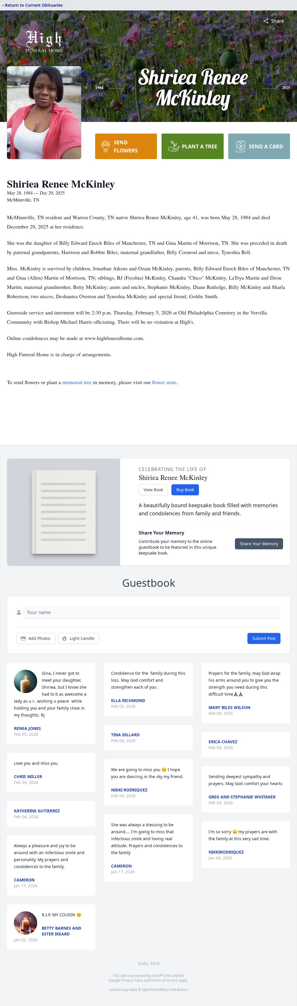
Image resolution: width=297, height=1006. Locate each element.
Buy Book (185, 489)
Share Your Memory (259, 543)
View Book (153, 489)
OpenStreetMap (155, 989)
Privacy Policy (132, 980)
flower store (164, 382)
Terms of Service (164, 980)
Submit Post (264, 638)
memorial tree (77, 382)
